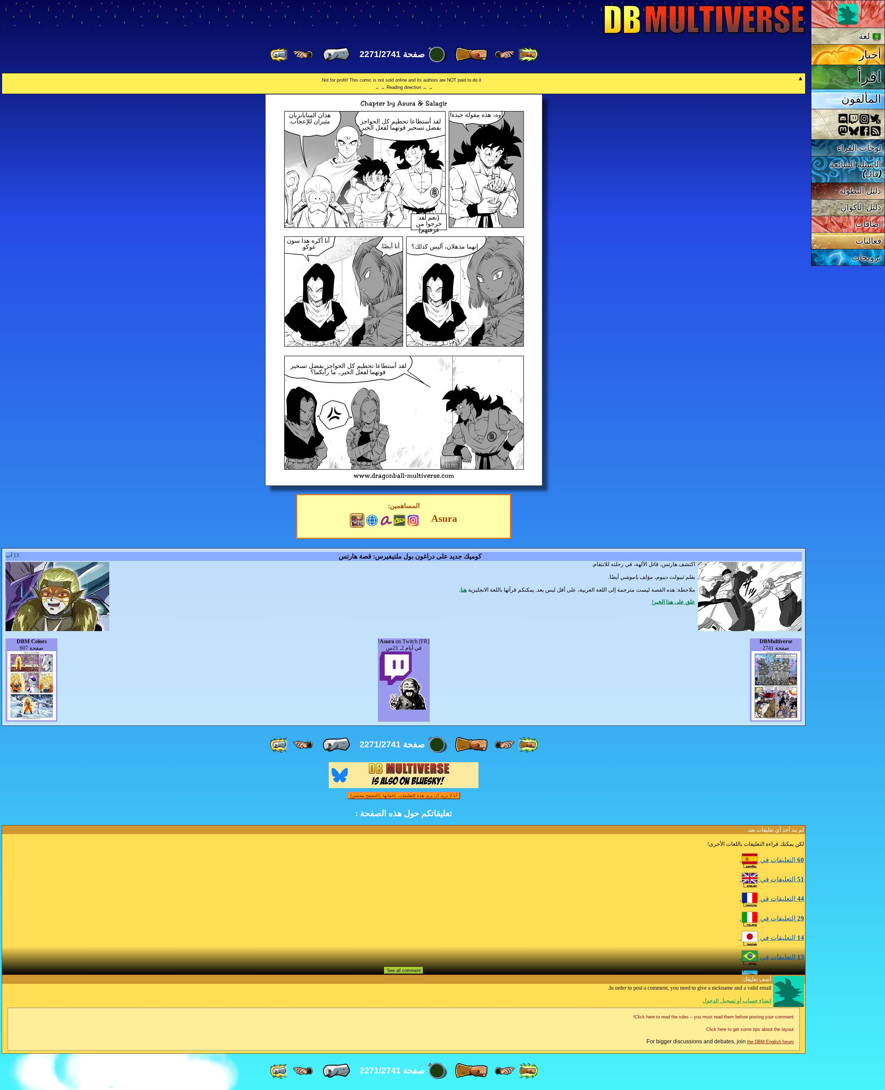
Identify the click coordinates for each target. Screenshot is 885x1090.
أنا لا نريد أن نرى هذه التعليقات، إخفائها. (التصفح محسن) (403, 795)
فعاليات (868, 241)
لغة (865, 36)
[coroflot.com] (372, 519)
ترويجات (866, 257)
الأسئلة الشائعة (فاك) (856, 169)
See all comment (404, 970)
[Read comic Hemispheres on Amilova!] (386, 519)
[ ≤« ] (504, 54)
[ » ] (336, 54)
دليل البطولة (860, 190)
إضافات (868, 224)
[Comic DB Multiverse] (357, 520)
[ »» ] (279, 54)
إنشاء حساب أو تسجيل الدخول (736, 1001)
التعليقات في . (771, 859)
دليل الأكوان (861, 207)
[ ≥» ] (302, 54)
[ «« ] (528, 54)
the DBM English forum (770, 1041)
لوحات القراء (859, 148)
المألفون (861, 99)
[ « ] (471, 54)
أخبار (870, 55)
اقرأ (869, 77)
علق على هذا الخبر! (673, 602)
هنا (463, 590)
